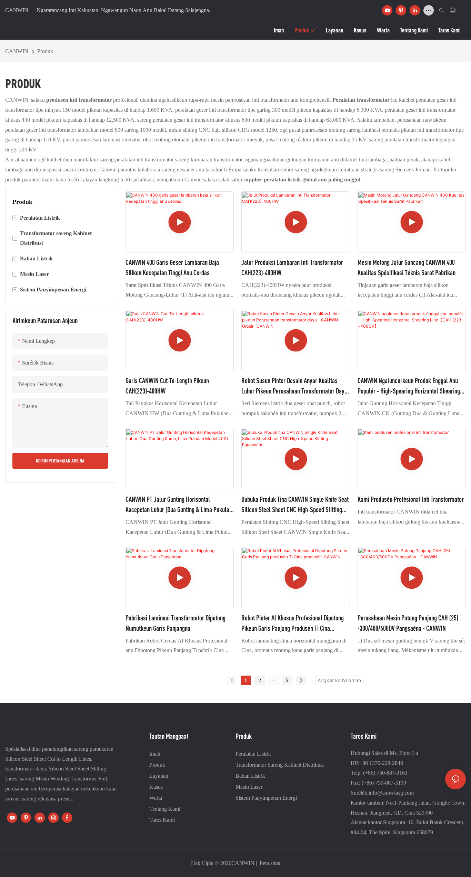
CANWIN (16, 51)
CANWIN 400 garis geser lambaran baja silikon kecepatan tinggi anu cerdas (172, 267)
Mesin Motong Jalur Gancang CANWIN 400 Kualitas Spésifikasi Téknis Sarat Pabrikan (406, 267)
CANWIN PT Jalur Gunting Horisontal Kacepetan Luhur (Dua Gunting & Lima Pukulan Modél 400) (179, 505)
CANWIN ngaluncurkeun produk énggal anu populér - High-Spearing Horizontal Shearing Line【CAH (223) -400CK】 (409, 386)
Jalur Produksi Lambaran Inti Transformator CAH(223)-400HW (292, 267)
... (273, 679)
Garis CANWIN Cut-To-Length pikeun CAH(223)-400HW (167, 386)
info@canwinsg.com (391, 792)
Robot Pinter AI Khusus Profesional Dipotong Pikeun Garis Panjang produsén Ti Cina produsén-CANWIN (292, 624)
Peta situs (269, 863)
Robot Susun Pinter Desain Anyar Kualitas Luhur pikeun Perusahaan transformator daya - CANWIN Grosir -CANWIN (294, 386)
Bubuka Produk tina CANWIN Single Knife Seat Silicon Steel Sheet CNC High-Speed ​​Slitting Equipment (295, 505)
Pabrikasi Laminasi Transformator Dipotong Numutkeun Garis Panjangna (176, 623)
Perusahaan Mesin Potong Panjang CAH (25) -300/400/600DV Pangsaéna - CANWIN (408, 623)
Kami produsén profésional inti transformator (411, 499)
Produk (45, 51)
